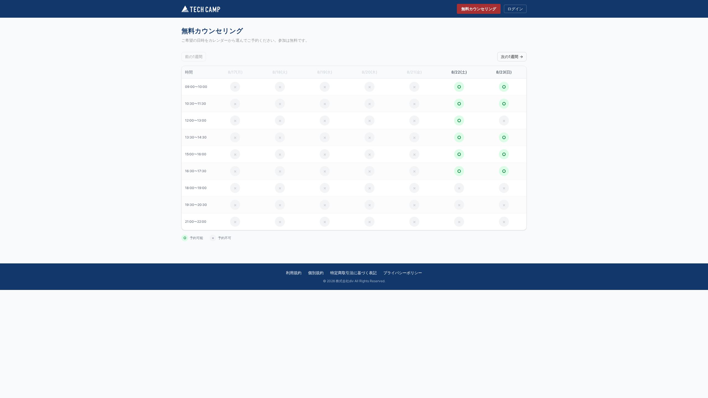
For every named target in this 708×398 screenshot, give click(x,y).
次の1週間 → (512, 56)
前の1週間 (193, 56)
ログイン (515, 8)
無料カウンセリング (478, 8)
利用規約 (293, 272)
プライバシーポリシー (402, 272)
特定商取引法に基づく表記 (353, 272)
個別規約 (316, 272)
